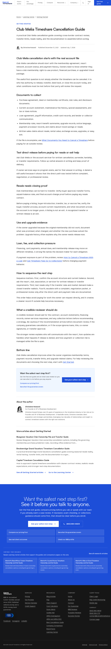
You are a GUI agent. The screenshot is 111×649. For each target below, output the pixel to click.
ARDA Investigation (53, 616)
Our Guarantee (73, 606)
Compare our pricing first (29, 383)
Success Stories (74, 616)
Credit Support (30, 606)
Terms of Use (93, 644)
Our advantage (30, 3)
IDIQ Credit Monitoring (97, 600)
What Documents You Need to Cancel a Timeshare (65, 140)
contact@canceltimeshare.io (99, 616)
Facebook (7, 621)
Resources (60, 3)
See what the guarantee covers (31, 387)
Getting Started (42, 17)
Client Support (52, 603)
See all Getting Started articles (29, 472)
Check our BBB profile (66, 539)
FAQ (48, 600)
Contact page (95, 619)
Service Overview (31, 603)
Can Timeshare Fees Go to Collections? (44, 261)
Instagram (16, 621)
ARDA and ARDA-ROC (54, 619)
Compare (50, 3)
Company (73, 3)
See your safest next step (75, 380)
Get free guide (100, 3)
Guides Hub (51, 613)
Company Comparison (55, 626)
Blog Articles (51, 596)
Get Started (68, 362)
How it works (19, 3)
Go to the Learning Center (60, 472)
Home (18, 17)
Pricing (40, 3)
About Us (71, 600)
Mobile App (93, 603)
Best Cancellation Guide (55, 622)
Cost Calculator (52, 606)
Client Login (94, 596)
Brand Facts (51, 629)
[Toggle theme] (83, 3)
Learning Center (28, 17)
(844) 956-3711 (95, 613)
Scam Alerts (51, 609)
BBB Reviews (72, 609)
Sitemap (84, 644)
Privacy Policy (103, 644)
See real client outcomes (18, 539)
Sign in (89, 3)
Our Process (29, 600)
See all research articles (98, 554)
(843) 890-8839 (73, 524)
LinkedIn (24, 621)
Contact (71, 603)
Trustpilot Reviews (74, 613)
